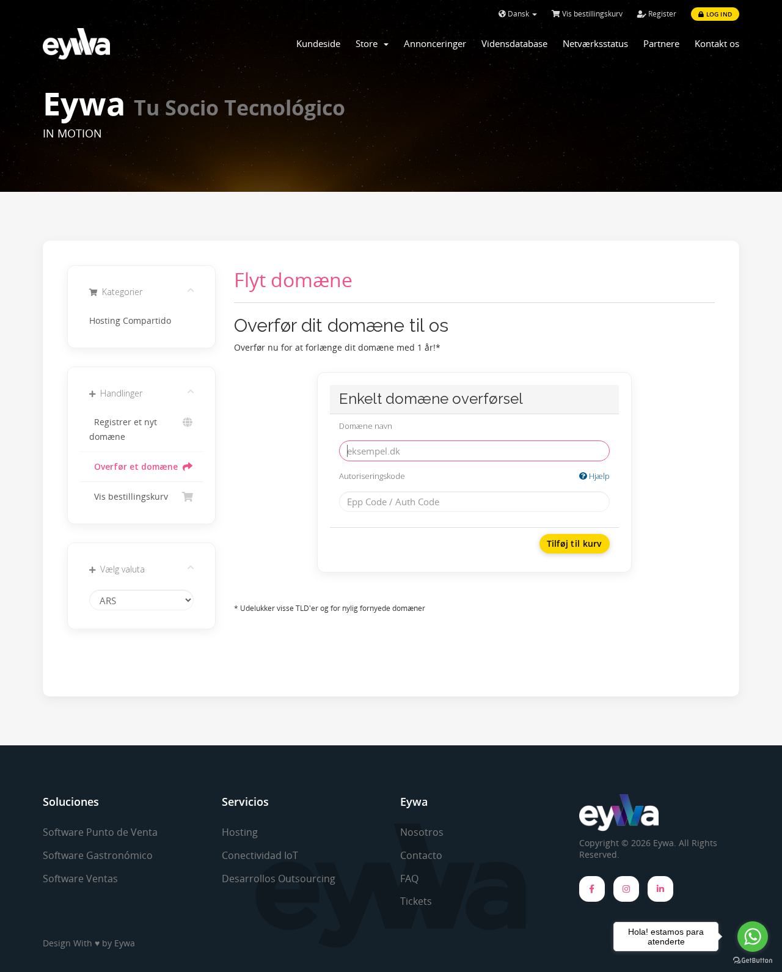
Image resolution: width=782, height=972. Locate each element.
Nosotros (422, 832)
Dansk (518, 14)
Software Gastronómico (98, 855)
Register (661, 14)
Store (369, 43)
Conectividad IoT (260, 855)
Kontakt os (717, 43)
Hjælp (598, 475)
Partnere (661, 43)
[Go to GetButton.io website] (752, 959)
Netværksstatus (595, 43)
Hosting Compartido (130, 320)
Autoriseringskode (474, 475)
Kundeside (318, 43)
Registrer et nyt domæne (123, 429)
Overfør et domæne (133, 466)
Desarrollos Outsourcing (278, 878)
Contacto (421, 855)
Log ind (718, 14)
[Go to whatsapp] (752, 936)
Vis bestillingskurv (591, 14)
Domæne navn (365, 425)
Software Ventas (80, 878)
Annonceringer (435, 43)
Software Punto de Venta (100, 832)
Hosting (240, 832)
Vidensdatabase (514, 43)
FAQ (409, 878)
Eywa (124, 943)
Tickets (416, 901)
